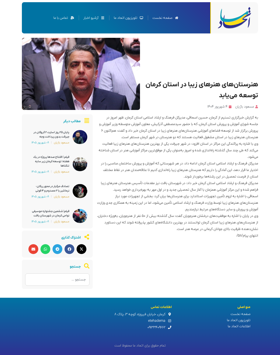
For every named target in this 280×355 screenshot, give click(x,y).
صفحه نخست (240, 314)
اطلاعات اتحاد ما (239, 326)
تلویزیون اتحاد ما (238, 320)
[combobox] (57, 279)
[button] (81, 249)
